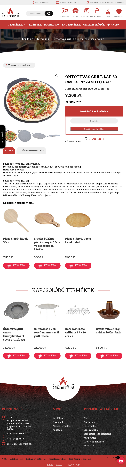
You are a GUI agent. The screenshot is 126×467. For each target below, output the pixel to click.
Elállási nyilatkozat (36, 459)
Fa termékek (71, 24)
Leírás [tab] (9, 150)
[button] (56, 75)
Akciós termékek (62, 425)
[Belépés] (97, 12)
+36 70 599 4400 (41, 2)
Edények (35, 24)
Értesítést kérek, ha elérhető (94, 129)
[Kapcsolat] (65, 12)
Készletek (89, 445)
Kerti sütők (90, 437)
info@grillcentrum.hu (69, 2)
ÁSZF (4, 459)
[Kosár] (108, 12)
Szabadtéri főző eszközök (97, 433)
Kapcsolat (58, 429)
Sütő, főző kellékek (94, 441)
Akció (115, 24)
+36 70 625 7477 (15, 438)
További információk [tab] (31, 150)
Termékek (15, 24)
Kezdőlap (27, 38)
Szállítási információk (80, 459)
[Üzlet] (75, 12)
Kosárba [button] (19, 265)
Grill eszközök (94, 24)
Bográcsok (52, 24)
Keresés (48, 13)
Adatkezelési (16, 459)
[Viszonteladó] (86, 12)
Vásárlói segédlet (57, 459)
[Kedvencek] (119, 12)
